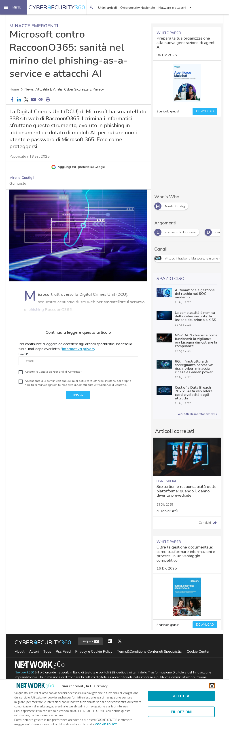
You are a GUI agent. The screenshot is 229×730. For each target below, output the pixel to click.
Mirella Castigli (21, 177)
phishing (36, 309)
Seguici (88, 641)
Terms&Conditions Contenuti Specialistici (149, 651)
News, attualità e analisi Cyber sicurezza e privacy (64, 89)
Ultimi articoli (107, 8)
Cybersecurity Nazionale (137, 8)
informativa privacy (78, 348)
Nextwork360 (24, 672)
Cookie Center (198, 651)
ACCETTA (181, 696)
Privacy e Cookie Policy (93, 651)
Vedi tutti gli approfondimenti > (197, 414)
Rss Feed (63, 651)
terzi (90, 380)
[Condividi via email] (33, 100)
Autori (34, 651)
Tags (47, 651)
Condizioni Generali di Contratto (60, 371)
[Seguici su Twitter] (119, 641)
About (20, 651)
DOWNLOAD (205, 111)
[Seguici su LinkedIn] (109, 641)
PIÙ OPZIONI (181, 712)
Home (14, 89)
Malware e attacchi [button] (172, 8)
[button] (13, 7)
